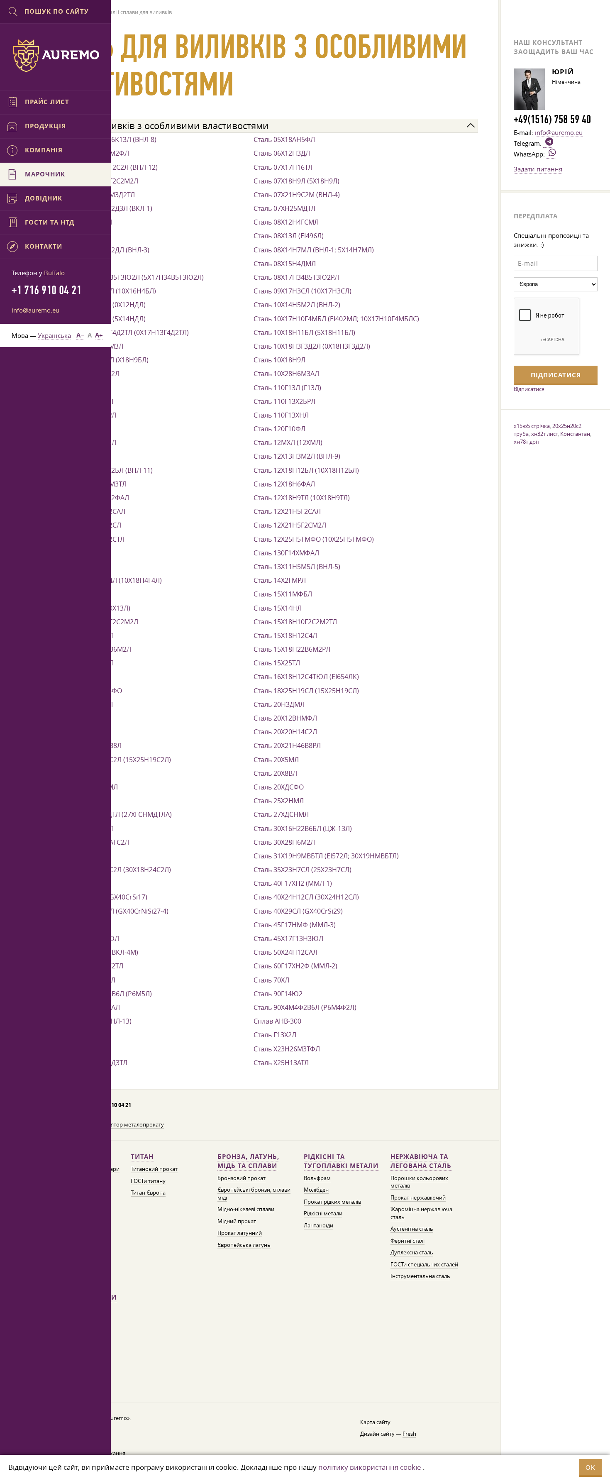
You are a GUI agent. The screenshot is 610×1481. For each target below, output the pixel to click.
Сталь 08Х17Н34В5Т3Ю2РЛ (296, 277)
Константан (575, 433)
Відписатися (529, 389)
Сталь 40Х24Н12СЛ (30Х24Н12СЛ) (306, 897)
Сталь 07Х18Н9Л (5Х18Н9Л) (296, 181)
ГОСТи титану (148, 1181)
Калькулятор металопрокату (127, 1124)
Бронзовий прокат (241, 1178)
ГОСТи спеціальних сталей (424, 1264)
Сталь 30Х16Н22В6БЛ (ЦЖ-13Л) (303, 828)
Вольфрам (317, 1178)
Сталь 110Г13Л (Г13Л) (287, 387)
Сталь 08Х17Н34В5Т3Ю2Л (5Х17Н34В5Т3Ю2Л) (131, 277)
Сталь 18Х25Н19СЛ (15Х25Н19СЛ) (306, 690)
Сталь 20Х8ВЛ (275, 773)
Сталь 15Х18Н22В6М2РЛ (292, 649)
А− (80, 335)
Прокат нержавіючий (418, 1197)
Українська (54, 335)
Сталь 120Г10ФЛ (279, 428)
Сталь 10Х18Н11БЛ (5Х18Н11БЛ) (304, 332)
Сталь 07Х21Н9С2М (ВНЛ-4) (297, 194)
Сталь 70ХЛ (271, 980)
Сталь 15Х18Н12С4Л (285, 635)
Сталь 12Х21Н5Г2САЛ (287, 511)
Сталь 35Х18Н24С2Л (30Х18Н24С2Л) (114, 869)
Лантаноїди (318, 1225)
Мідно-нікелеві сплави (245, 1209)
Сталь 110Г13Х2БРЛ (284, 401)
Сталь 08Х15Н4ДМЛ (285, 263)
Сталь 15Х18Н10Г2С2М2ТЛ (295, 621)
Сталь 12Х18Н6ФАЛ (284, 484)
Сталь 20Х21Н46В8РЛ (287, 745)
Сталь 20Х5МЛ (276, 759)
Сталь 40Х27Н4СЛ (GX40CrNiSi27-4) (113, 911)
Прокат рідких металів (332, 1201)
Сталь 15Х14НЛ (278, 608)
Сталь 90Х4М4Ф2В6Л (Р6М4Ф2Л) (305, 1007)
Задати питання (538, 169)
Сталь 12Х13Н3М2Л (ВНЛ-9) (297, 456)
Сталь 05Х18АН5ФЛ (284, 139)
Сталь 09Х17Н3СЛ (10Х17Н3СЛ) (302, 291)
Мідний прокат (236, 1221)
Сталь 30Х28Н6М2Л (284, 842)
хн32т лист (544, 433)
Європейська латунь (244, 1245)
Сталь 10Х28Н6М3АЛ (286, 373)
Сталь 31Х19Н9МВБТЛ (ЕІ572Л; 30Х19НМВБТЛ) (326, 855)
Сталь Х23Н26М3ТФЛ (287, 1048)
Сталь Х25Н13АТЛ (281, 1062)
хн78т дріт (526, 441)
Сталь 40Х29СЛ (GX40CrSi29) (298, 911)
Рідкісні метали (323, 1213)
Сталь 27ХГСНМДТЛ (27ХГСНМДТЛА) (115, 814)
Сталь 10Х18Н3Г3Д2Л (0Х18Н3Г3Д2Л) (312, 346)
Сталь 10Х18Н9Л (279, 359)
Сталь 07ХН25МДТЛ (284, 208)
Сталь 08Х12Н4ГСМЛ (286, 222)
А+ (99, 335)
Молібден (316, 1189)
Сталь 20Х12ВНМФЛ (285, 718)
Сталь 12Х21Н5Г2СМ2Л (290, 525)
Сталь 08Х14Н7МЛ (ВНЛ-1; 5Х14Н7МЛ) (314, 249)
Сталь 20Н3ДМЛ (279, 704)
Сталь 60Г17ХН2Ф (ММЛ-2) (295, 965)
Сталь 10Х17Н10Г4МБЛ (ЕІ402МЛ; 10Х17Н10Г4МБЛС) (336, 318)
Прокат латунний (239, 1233)
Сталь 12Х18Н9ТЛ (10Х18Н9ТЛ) (302, 497)
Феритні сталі (407, 1240)
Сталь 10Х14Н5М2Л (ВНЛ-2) (297, 304)
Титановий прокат (154, 1169)
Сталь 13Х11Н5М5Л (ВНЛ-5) (297, 566)
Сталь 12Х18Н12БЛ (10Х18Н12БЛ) (306, 470)
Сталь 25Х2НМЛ (279, 800)
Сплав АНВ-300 (277, 1021)
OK (590, 1467)
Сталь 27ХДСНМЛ (281, 814)
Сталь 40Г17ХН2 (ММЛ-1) (293, 883)
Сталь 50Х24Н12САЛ (285, 952)
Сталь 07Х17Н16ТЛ (283, 167)
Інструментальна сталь (420, 1276)
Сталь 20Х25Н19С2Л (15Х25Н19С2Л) (114, 759)
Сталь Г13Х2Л (275, 1034)
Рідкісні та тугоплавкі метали (341, 1161)
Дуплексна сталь (411, 1252)
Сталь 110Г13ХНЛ (281, 415)
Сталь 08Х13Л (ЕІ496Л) (289, 235)
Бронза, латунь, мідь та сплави (248, 1161)
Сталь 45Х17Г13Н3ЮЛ (288, 938)
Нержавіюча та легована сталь (420, 1161)
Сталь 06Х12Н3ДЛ (282, 153)
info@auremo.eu (35, 310)
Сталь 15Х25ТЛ (277, 662)
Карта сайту (375, 1422)
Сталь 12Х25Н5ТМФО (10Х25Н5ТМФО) (314, 539)
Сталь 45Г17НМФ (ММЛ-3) (295, 924)
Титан (142, 1156)
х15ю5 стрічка (532, 426)
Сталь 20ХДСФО (279, 787)
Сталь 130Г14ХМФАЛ (286, 552)
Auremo (55, 56)
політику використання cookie (369, 1467)
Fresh (409, 1433)
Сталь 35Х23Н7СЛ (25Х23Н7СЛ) (302, 869)
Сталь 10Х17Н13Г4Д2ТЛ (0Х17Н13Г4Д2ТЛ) (123, 332)
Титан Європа (148, 1192)
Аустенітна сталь (411, 1228)
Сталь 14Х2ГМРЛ (280, 580)
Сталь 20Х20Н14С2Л (285, 731)
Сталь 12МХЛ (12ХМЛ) (288, 442)
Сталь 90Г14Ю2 (278, 993)
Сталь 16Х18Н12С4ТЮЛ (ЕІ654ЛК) (306, 676)
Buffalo (54, 273)
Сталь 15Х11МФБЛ (283, 594)
